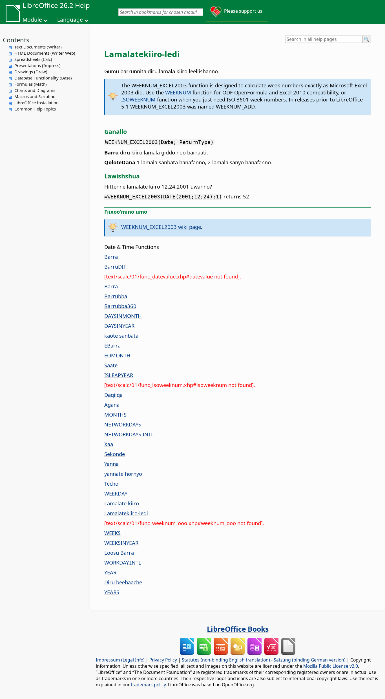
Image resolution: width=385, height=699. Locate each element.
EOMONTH (117, 355)
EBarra (112, 345)
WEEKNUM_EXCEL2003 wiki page (161, 226)
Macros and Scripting (35, 96)
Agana (112, 404)
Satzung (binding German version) (310, 660)
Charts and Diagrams (34, 90)
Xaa (108, 444)
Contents (16, 40)
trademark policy (148, 685)
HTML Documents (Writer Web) (44, 53)
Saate (111, 365)
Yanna (111, 463)
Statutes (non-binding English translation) (226, 660)
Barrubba (115, 296)
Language (70, 19)
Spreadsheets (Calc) (33, 59)
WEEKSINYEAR (121, 542)
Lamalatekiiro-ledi (126, 513)
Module (32, 19)
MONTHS (115, 414)
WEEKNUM (178, 92)
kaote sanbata (121, 335)
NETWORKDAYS (122, 424)
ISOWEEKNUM (138, 99)
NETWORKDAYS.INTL (129, 434)
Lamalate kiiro (121, 503)
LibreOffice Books (238, 629)
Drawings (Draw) (30, 71)
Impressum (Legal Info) (120, 660)
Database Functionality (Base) (43, 78)
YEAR (110, 572)
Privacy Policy (163, 660)
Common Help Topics (35, 109)
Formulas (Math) (30, 84)
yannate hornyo (123, 473)
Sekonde (114, 453)
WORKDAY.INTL (122, 562)
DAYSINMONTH (123, 315)
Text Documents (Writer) (38, 47)
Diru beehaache (123, 582)
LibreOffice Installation (36, 102)
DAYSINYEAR (119, 325)
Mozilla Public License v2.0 (330, 666)
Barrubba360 (120, 305)
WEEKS (112, 532)
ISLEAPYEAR (118, 375)
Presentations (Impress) (37, 65)
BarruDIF (115, 266)
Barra (111, 256)
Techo (111, 483)
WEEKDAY (115, 493)
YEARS (111, 592)
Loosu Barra (119, 552)
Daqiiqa (113, 394)
